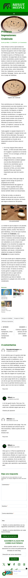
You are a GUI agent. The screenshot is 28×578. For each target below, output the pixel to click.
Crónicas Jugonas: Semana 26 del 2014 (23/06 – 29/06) (21, 331)
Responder (5, 389)
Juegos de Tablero (19, 318)
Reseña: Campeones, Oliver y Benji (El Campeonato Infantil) (7, 332)
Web (3, 520)
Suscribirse (14, 559)
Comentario (6, 484)
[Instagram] (19, 564)
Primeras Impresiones (7, 321)
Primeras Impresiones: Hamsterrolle (4, 297)
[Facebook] (14, 564)
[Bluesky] (8, 564)
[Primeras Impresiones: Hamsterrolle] (6, 292)
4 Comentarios (23, 42)
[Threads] (24, 564)
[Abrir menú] (14, 13)
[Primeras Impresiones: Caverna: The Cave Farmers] (6, 304)
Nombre (5, 506)
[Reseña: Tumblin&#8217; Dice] (18, 292)
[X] (3, 564)
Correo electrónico (8, 513)
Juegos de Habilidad (7, 318)
